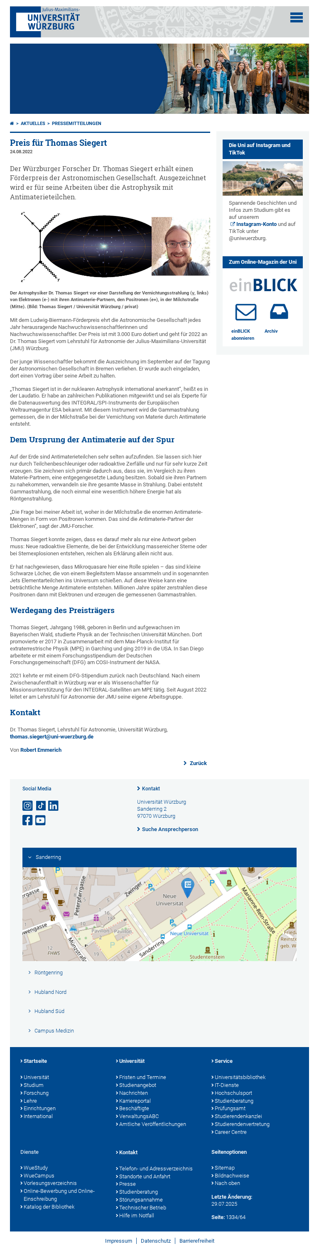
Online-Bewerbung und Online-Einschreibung (59, 1195)
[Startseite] (12, 123)
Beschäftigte (134, 1108)
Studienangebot (137, 1085)
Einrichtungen (40, 1108)
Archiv (271, 331)
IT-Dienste (227, 1085)
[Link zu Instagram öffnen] (28, 806)
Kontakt (151, 789)
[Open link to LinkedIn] (54, 806)
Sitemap (225, 1168)
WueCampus (39, 1176)
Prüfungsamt (230, 1108)
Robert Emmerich (40, 750)
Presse (127, 1184)
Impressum (118, 1241)
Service (224, 1061)
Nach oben (227, 1183)
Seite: (218, 1217)
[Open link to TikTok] (41, 806)
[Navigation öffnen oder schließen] (296, 17)
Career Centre (231, 1132)
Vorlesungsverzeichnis (50, 1183)
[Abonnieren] (245, 311)
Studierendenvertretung (242, 1124)
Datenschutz (156, 1241)
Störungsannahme (141, 1200)
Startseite (35, 1061)
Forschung (36, 1093)
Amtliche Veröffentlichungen (152, 1124)
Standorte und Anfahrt (144, 1176)
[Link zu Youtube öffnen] (41, 820)
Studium (34, 1085)
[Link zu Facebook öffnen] (28, 820)
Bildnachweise (232, 1176)
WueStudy (36, 1168)
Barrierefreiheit (196, 1241)
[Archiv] (279, 311)
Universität (36, 1077)
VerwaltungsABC (139, 1116)
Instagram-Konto (256, 224)
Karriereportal (135, 1101)
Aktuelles (33, 123)
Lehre (30, 1101)
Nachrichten (133, 1093)
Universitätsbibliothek (240, 1077)
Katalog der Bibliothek (49, 1207)
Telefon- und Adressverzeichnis (156, 1168)
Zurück (198, 763)
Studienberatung (234, 1101)
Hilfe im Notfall (136, 1215)
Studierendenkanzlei (238, 1116)
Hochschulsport (233, 1093)
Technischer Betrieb (142, 1207)
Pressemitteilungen (76, 123)
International (38, 1116)
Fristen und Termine (142, 1077)
